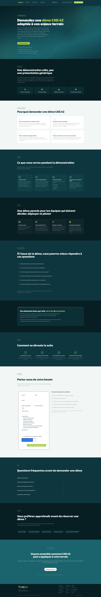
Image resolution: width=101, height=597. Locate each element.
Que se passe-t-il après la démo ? (40, 494)
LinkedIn (72, 592)
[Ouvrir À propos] (44, 2)
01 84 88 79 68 (73, 587)
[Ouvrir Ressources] (38, 2)
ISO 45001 (21, 36)
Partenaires (67, 592)
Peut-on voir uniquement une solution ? (40, 486)
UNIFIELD (60, 592)
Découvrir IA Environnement (34, 531)
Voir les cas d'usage (22, 531)
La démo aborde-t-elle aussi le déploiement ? (40, 490)
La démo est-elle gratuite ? (40, 478)
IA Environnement (61, 587)
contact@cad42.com (74, 589)
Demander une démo (50, 569)
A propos (67, 587)
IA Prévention (61, 589)
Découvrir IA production (58, 531)
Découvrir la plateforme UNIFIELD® (72, 531)
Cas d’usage (67, 589)
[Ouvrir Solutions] (30, 2)
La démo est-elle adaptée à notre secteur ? (40, 482)
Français (55, 2)
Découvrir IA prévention (46, 531)
